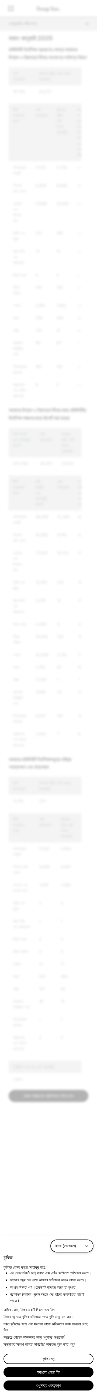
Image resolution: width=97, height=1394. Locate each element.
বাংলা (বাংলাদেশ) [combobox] (65, 1246)
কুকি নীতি (62, 1344)
